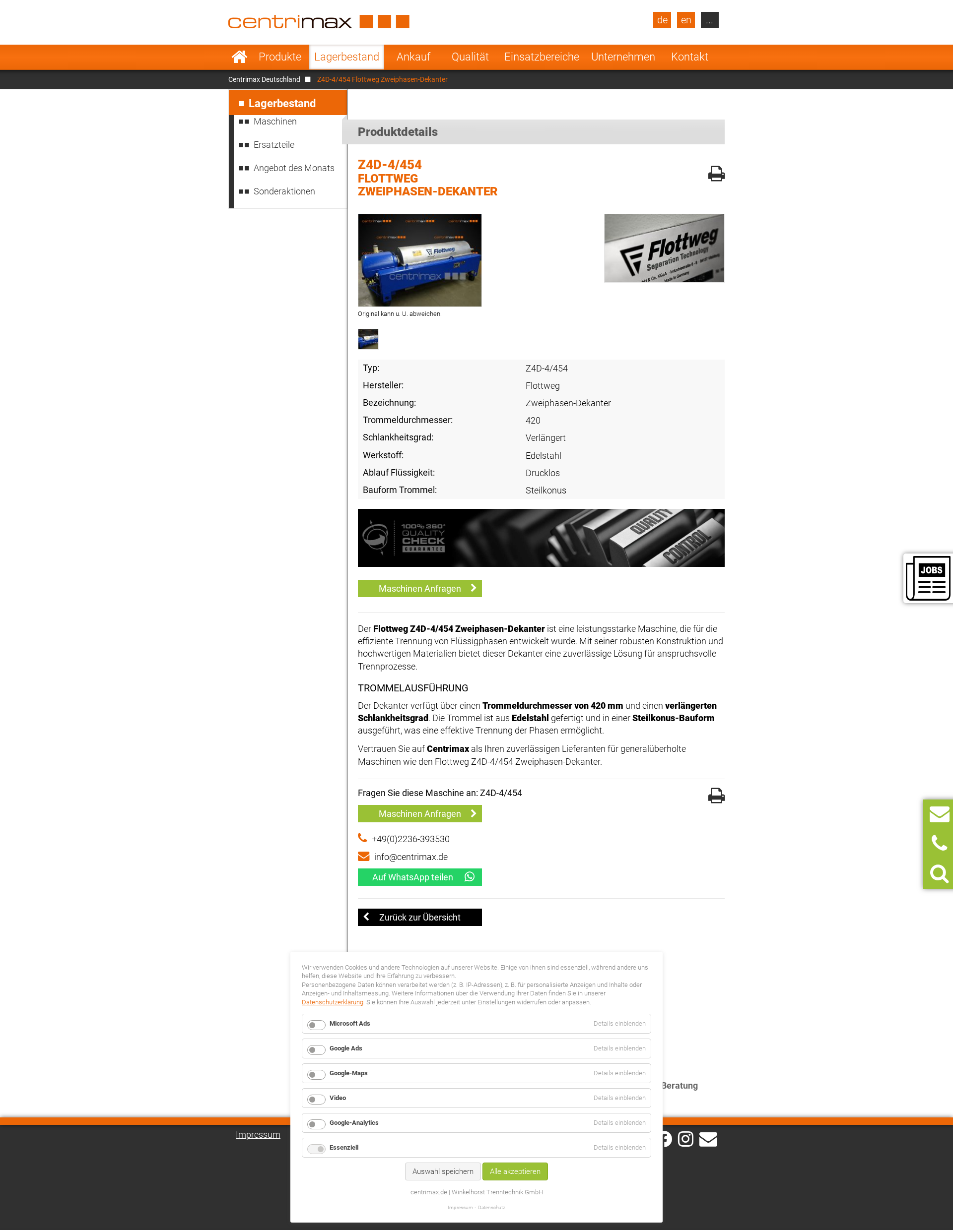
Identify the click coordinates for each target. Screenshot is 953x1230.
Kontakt (689, 57)
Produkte (280, 57)
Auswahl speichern (443, 1171)
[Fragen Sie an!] (940, 814)
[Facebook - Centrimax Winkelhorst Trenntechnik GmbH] (664, 1139)
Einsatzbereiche (541, 57)
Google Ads (346, 1048)
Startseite (239, 57)
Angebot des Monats (294, 168)
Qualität (470, 57)
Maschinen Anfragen (420, 588)
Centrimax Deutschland (264, 79)
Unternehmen (623, 57)
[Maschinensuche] (939, 873)
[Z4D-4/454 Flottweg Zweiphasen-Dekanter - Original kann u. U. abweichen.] (420, 260)
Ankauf (413, 57)
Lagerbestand (346, 57)
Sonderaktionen (284, 191)
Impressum (258, 1134)
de (662, 20)
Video (338, 1098)
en (686, 20)
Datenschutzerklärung (332, 1002)
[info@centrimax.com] (708, 1138)
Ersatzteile (274, 144)
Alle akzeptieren (515, 1171)
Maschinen (275, 121)
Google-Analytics (354, 1122)
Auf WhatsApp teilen (412, 877)
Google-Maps (349, 1073)
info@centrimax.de (411, 857)
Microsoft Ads (350, 1023)
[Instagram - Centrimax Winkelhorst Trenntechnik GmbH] (685, 1138)
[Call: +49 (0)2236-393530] (939, 844)
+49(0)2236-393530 (411, 839)
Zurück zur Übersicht (420, 917)
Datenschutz (491, 1207)
